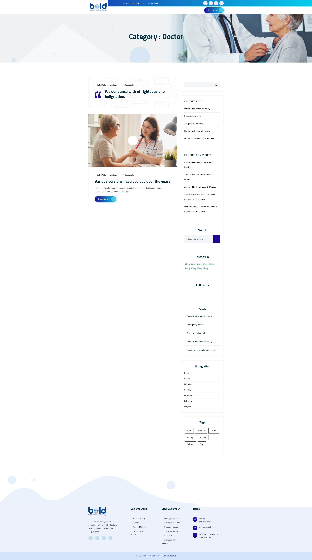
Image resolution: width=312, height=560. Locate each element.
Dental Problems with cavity (197, 108)
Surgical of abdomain (194, 123)
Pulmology (188, 401)
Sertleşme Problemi (172, 523)
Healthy (187, 379)
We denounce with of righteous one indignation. (135, 93)
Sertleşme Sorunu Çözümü (170, 541)
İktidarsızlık (168, 536)
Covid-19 (201, 431)
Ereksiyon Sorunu (171, 527)
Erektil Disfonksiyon (172, 531)
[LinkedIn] (216, 3)
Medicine (188, 384)
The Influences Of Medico (204, 187)
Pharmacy (188, 395)
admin (187, 187)
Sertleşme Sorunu (171, 518)
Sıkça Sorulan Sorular (137, 532)
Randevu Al (212, 10)
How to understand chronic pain (199, 138)
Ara (216, 85)
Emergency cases (192, 116)
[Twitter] (211, 3)
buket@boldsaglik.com (107, 85)
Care (189, 431)
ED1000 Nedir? (139, 518)
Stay (202, 444)
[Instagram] (221, 3)
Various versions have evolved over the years (132, 181)
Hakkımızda (137, 523)
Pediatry (187, 390)
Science (190, 444)
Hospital (203, 437)
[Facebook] (205, 3)
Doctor (187, 373)
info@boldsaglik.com (207, 527)
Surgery (187, 407)
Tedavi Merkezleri (140, 527)
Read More (103, 199)
